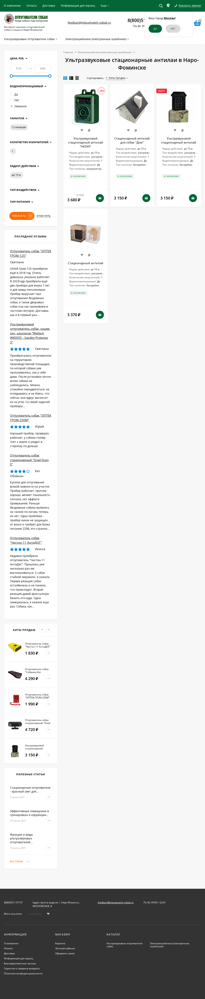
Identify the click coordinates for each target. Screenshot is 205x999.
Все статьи (17, 861)
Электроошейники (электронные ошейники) (104, 52)
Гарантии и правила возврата (22, 968)
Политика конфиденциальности (23, 973)
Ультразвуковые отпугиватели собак (125, 945)
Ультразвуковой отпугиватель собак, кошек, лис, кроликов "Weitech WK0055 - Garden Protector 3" (30, 333)
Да (16, 94)
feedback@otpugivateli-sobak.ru (89, 22)
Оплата (31, 5)
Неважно (20, 106)
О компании (12, 5)
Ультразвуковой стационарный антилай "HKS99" (85, 142)
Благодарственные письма (20, 963)
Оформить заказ (65, 953)
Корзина (60, 943)
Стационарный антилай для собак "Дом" (132, 140)
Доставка (48, 5)
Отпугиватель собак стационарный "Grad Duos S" (29, 459)
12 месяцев (19, 127)
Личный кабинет (65, 948)
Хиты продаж (117, 77)
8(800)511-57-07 (13, 902)
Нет (16, 100)
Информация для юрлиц (78, 5)
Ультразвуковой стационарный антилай (178, 140)
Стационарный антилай (85, 263)
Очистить (44, 216)
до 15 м (16, 175)
